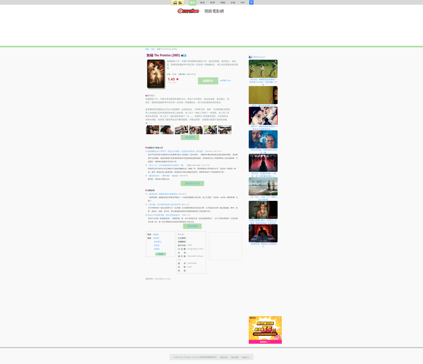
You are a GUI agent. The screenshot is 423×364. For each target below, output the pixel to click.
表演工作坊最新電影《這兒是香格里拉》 (164, 215)
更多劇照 (190, 137)
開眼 (147, 49)
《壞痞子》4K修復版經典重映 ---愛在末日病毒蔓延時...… (263, 127)
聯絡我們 (224, 357)
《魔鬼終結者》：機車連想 (158, 175)
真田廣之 (157, 241)
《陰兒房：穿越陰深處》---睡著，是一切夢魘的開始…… (263, 174)
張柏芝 (157, 245)
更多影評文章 (192, 183)
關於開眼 (235, 357)
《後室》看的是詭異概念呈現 (263, 105)
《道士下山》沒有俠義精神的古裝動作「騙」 (166, 165)
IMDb (182, 234)
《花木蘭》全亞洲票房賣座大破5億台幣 (163, 204)
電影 (153, 49)
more (160, 254)
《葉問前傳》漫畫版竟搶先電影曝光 (162, 194)
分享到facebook (258, 57)
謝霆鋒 (157, 249)
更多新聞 (192, 226)
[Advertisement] (211, 29)
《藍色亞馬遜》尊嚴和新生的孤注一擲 (263, 151)
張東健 (156, 238)
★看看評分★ (225, 80)
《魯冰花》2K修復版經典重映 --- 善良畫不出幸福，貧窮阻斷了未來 (263, 82)
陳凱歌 (156, 234)
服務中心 (246, 357)
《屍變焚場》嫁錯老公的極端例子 (263, 245)
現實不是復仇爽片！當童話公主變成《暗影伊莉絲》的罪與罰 (263, 221)
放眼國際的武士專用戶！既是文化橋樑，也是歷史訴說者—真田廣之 (175, 151)
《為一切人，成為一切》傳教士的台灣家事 (263, 198)
